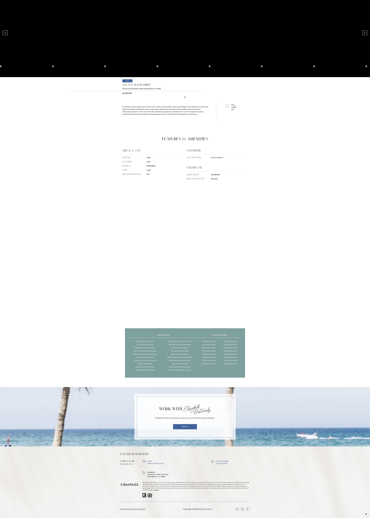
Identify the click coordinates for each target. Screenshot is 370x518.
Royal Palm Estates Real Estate (179, 341)
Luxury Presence (138, 509)
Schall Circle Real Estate (145, 357)
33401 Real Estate (209, 344)
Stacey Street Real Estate (145, 367)
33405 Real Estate (209, 348)
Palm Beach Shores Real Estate (145, 354)
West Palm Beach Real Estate (179, 360)
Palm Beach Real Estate (145, 341)
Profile (185, 426)
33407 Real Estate (209, 357)
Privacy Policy (206, 509)
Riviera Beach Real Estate (145, 370)
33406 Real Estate (209, 354)
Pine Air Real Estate (145, 364)
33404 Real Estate (209, 364)
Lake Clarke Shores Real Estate (145, 351)
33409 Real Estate (209, 351)
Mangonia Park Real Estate (145, 348)
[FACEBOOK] (248, 509)
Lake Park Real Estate (180, 364)
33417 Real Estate (209, 360)
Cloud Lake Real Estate (145, 344)
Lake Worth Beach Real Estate (180, 344)
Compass (193, 482)
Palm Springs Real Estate (180, 351)
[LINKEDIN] (242, 509)
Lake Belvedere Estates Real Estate (180, 357)
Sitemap (156, 490)
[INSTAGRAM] (237, 509)
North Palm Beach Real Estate (180, 370)
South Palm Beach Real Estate (180, 367)
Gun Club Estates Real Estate (145, 360)
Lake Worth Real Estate (179, 348)
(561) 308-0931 (221, 463)
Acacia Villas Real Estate (180, 354)
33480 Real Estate (209, 341)
